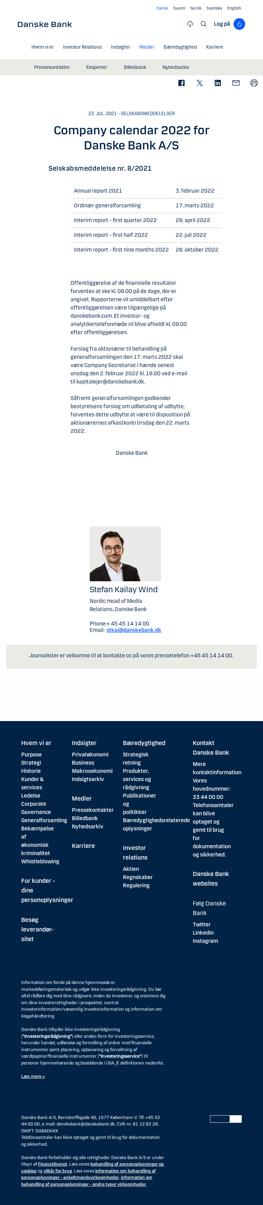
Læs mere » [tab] (33, 1076)
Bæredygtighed (144, 743)
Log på (222, 24)
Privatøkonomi (90, 754)
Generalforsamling (44, 820)
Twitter (202, 924)
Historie (31, 771)
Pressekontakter (93, 810)
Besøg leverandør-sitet (37, 929)
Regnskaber (138, 877)
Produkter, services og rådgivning (137, 779)
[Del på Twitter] (199, 83)
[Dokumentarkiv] (190, 24)
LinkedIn (203, 932)
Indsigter (84, 743)
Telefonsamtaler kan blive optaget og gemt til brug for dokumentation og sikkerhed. (213, 830)
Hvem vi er (36, 743)
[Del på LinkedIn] (218, 83)
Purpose (31, 754)
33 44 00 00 (208, 797)
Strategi (31, 762)
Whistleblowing (40, 861)
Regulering (136, 885)
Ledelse (30, 795)
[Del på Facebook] (181, 83)
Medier (82, 798)
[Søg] (203, 24)
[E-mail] (236, 83)
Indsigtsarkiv (88, 779)
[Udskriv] (254, 83)
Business (83, 762)
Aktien (131, 869)
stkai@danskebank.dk (134, 630)
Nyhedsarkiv (87, 826)
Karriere (83, 846)
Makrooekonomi (92, 771)
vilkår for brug (57, 1171)
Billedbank (85, 818)
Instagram (205, 941)
